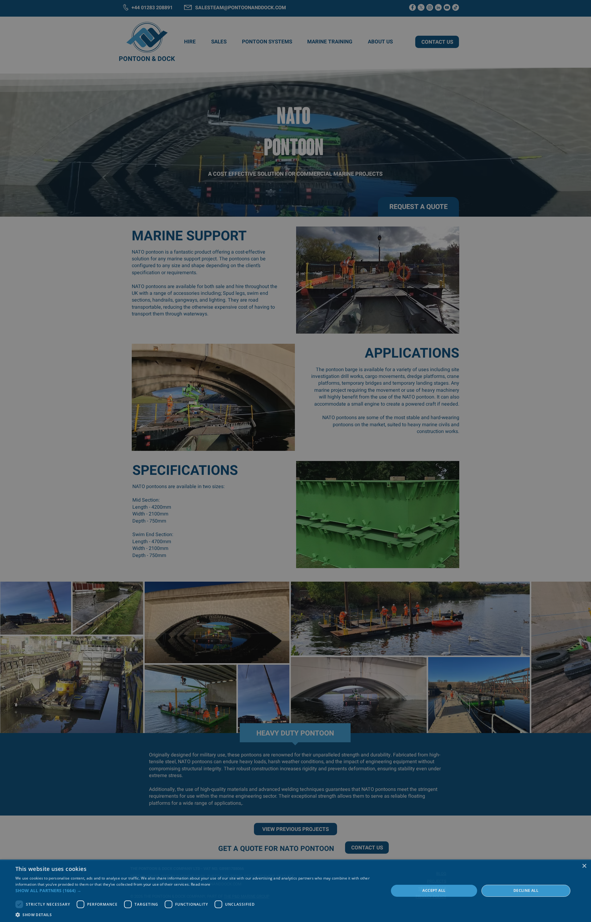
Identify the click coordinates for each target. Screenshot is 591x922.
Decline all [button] (525, 890)
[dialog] (295, 891)
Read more (201, 884)
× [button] (584, 866)
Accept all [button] (433, 890)
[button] (196, 890)
